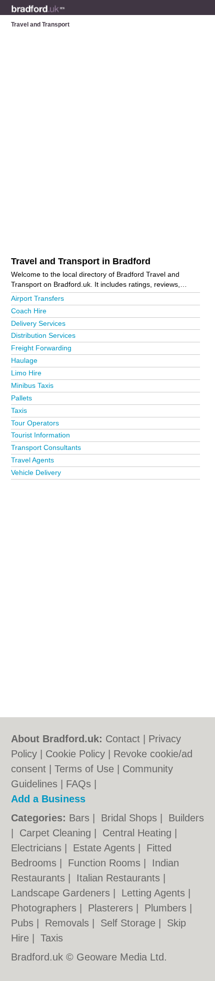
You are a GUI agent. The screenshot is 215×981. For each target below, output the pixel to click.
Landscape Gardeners (62, 892)
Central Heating (138, 832)
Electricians (37, 847)
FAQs (78, 783)
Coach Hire (28, 311)
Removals (68, 922)
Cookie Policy (75, 753)
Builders (186, 817)
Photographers (45, 907)
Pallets (21, 398)
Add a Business (48, 798)
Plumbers (167, 907)
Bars (80, 817)
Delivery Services (38, 323)
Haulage (24, 360)
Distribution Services (43, 335)
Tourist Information (40, 435)
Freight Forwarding (41, 348)
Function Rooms (106, 862)
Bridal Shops (130, 817)
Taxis (19, 410)
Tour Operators (35, 423)
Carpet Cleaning (57, 832)
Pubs (23, 922)
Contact (123, 738)
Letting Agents (155, 892)
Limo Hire (26, 373)
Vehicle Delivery (36, 472)
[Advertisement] (107, 594)
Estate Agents (105, 847)
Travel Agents (32, 460)
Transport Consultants (46, 447)
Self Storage (129, 922)
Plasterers (112, 907)
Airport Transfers (37, 298)
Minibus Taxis (32, 385)
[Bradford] (64, 16)
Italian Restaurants (119, 877)
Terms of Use (84, 768)
